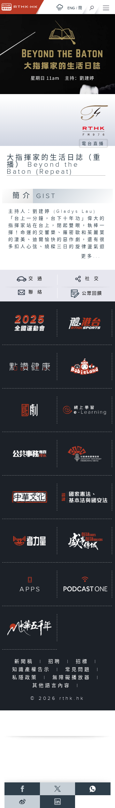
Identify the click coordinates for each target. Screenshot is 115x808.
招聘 (56, 661)
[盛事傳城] (84, 540)
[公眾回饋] (74, 293)
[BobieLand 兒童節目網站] (84, 366)
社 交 (92, 278)
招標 (83, 661)
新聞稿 (25, 661)
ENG (71, 8)
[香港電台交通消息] (21, 278)
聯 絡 (35, 292)
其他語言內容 (52, 685)
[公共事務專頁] (29, 453)
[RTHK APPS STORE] (29, 584)
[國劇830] (29, 410)
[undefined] (59, 7)
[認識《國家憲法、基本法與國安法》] (84, 497)
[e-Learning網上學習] (84, 410)
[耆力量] (29, 540)
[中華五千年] (29, 627)
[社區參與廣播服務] (84, 453)
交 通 (35, 278)
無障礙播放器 (73, 677)
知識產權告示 (32, 669)
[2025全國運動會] (29, 323)
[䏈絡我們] (21, 292)
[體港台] (84, 323)
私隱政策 (26, 677)
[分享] (78, 278)
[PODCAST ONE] (84, 584)
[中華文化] (29, 497)
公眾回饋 (92, 293)
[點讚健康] (29, 366)
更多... (91, 256)
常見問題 (79, 669)
